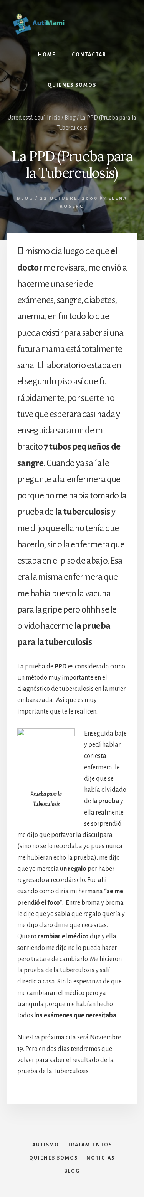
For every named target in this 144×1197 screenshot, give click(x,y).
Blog (25, 198)
